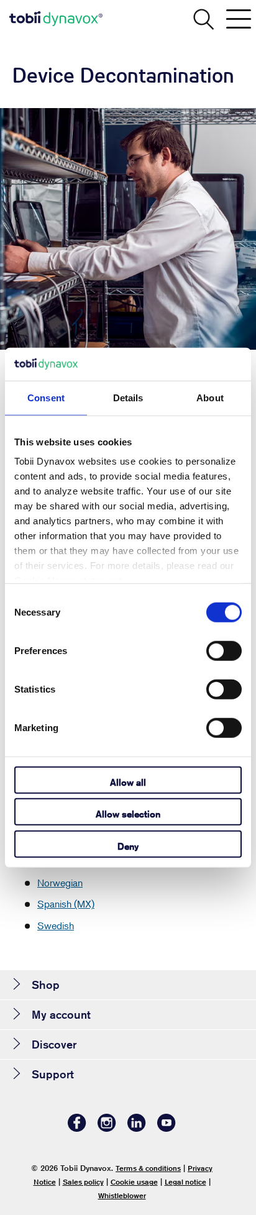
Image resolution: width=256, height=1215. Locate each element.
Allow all (128, 782)
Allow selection (128, 814)
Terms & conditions (148, 1168)
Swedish (55, 925)
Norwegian (60, 882)
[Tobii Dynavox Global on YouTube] (166, 1128)
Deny (128, 846)
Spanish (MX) (65, 904)
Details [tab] (128, 397)
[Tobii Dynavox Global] (56, 18)
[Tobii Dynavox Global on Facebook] (77, 1128)
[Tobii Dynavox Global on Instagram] (107, 1128)
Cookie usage (134, 1181)
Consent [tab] (46, 397)
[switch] (224, 650)
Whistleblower (122, 1195)
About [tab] (210, 397)
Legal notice (185, 1181)
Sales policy (83, 1181)
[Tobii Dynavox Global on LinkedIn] (136, 1128)
